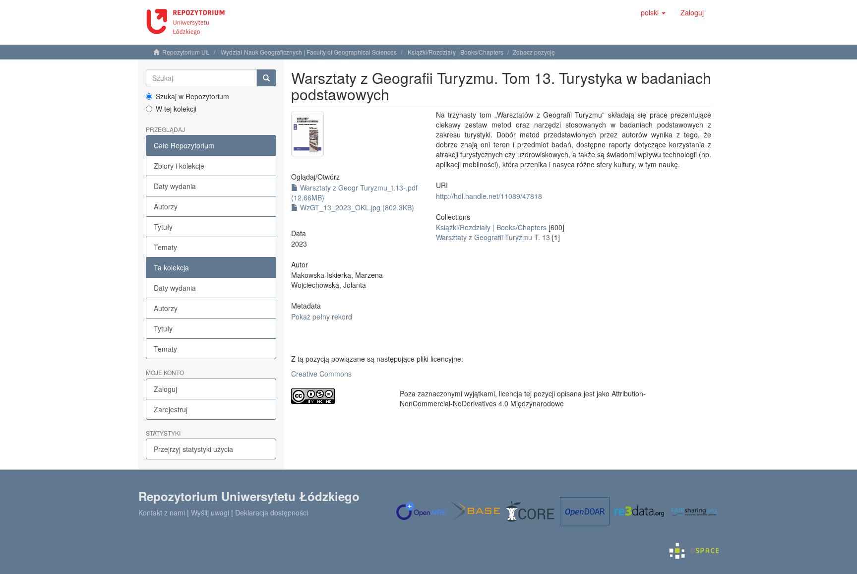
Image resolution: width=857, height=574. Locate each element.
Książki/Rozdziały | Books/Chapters (455, 52)
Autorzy (166, 206)
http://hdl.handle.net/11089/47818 (489, 196)
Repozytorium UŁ (186, 52)
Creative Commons (321, 374)
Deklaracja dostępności (271, 512)
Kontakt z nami (161, 512)
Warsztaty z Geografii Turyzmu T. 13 (493, 237)
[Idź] (266, 77)
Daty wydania (175, 186)
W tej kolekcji (176, 109)
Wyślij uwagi (210, 512)
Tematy (165, 247)
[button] (653, 12)
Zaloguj (165, 389)
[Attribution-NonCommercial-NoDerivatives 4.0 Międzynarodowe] (338, 396)
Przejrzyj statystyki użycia (193, 449)
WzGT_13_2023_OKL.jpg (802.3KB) (356, 207)
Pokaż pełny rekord (321, 316)
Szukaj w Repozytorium (192, 96)
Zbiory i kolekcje (179, 166)
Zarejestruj (170, 409)
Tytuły (163, 227)
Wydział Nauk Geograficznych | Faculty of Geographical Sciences (309, 52)
